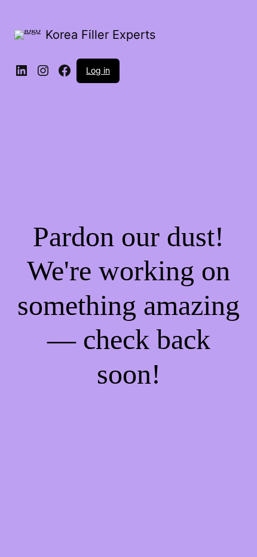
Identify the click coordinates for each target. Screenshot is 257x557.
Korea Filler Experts (100, 34)
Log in (98, 70)
